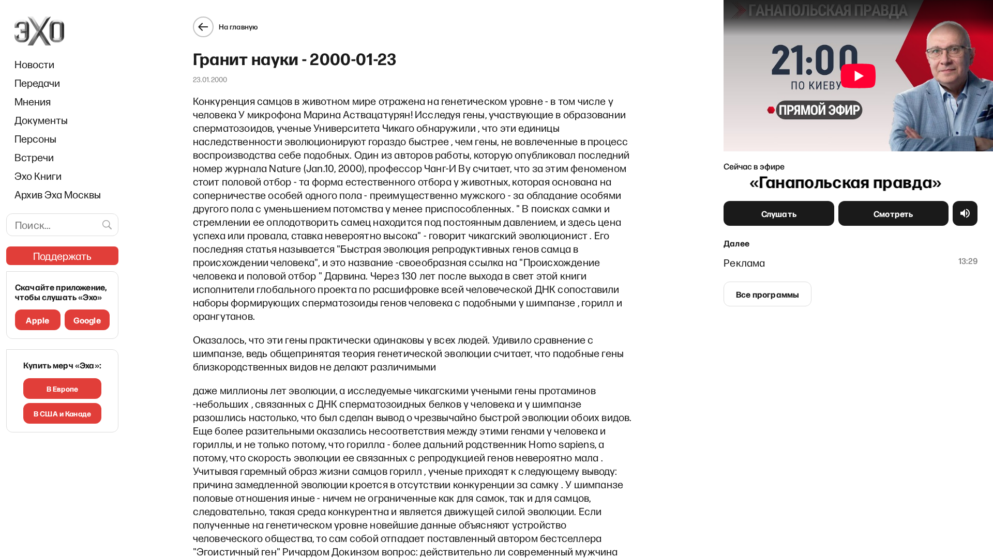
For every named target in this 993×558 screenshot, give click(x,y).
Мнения (32, 101)
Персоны (35, 138)
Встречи (34, 157)
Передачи (37, 82)
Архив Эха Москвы (57, 194)
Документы (41, 120)
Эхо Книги (38, 175)
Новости (34, 64)
